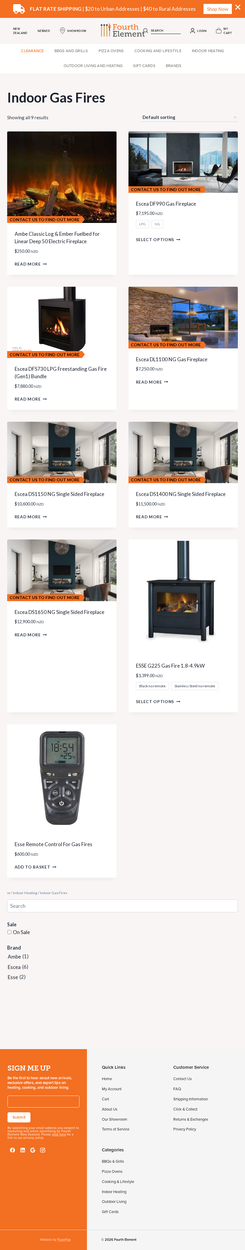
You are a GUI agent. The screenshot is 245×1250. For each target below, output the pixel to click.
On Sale (21, 932)
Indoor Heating (208, 50)
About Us (109, 1109)
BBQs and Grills (71, 50)
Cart (105, 1099)
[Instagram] (43, 1150)
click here (59, 1134)
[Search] (145, 30)
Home (107, 1078)
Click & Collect (185, 1109)
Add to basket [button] (32, 867)
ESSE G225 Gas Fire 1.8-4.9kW (170, 666)
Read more (28, 264)
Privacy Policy (184, 1129)
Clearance (32, 50)
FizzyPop (64, 1239)
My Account (112, 1088)
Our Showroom (114, 1119)
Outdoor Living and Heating (93, 65)
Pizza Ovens (111, 50)
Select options (155, 239)
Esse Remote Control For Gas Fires (53, 844)
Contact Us (182, 1078)
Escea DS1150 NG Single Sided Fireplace (59, 494)
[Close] (238, 7)
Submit (19, 1117)
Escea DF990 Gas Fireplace (166, 204)
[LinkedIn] (23, 1150)
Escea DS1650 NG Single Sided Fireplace (59, 612)
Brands (174, 65)
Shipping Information (190, 1099)
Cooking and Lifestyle (157, 50)
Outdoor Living (114, 1201)
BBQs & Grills (113, 1161)
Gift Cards (144, 65)
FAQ (177, 1088)
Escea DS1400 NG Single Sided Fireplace (181, 494)
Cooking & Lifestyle (118, 1181)
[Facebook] (12, 1150)
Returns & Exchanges (190, 1119)
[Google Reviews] (33, 1150)
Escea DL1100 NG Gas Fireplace (171, 359)
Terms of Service (115, 1129)
